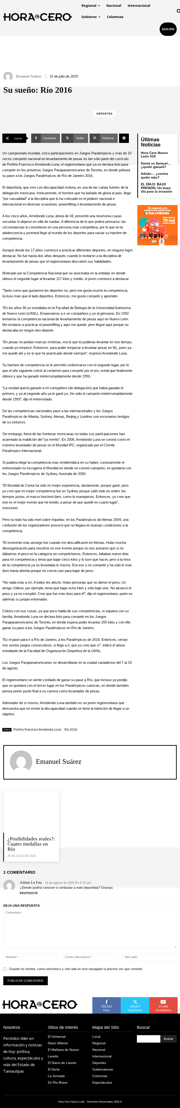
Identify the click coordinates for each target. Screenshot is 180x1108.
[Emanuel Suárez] (8, 76)
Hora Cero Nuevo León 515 (154, 154)
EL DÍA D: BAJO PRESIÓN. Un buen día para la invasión (156, 187)
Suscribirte (163, 998)
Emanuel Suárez (28, 76)
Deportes (104, 113)
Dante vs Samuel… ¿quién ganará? (156, 165)
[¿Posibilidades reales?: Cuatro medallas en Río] (31, 812)
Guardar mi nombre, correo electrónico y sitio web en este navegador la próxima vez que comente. (76, 969)
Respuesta (29, 893)
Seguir (135, 998)
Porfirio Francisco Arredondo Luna (37, 729)
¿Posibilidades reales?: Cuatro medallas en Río (31, 844)
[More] (124, 138)
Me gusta (107, 998)
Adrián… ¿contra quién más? (154, 175)
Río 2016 (70, 729)
